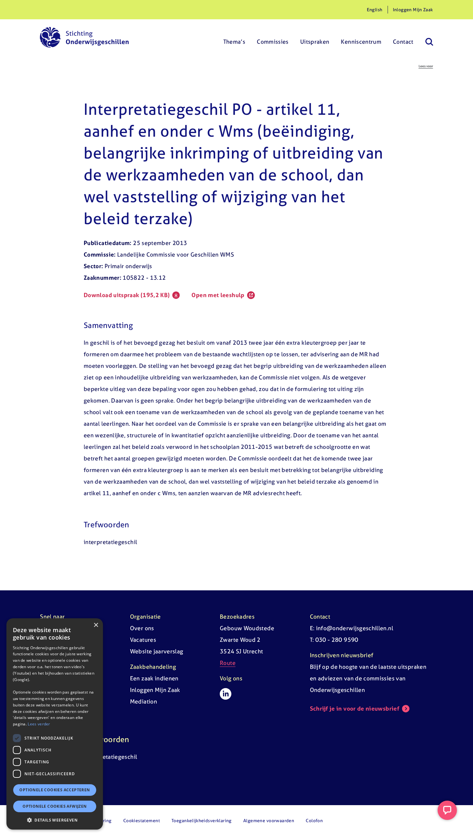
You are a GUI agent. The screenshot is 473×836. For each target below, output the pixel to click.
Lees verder (39, 724)
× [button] (95, 625)
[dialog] (54, 724)
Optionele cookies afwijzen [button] (55, 806)
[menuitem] (234, 37)
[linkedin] (225, 694)
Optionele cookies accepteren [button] (54, 790)
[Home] (84, 37)
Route (228, 663)
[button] (55, 820)
